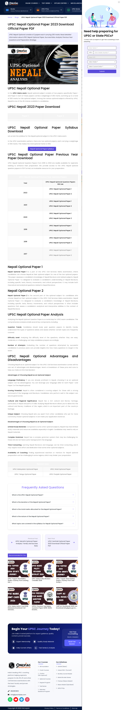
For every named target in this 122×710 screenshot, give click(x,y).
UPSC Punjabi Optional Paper (60, 474)
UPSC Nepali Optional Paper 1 (60, 250)
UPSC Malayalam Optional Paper (25, 469)
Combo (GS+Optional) (42, 674)
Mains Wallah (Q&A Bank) (66, 685)
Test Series (46, 3)
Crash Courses (44, 670)
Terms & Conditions (62, 708)
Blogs (17, 17)
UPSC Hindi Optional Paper (60, 469)
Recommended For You (17, 555)
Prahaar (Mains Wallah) (65, 681)
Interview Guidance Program (44, 690)
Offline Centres (60, 3)
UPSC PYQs (61, 688)
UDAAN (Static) (62, 666)
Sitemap (74, 708)
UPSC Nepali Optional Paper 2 (60, 255)
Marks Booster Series (64, 677)
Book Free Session (72, 643)
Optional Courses (45, 679)
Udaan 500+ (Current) (64, 670)
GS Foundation (44, 666)
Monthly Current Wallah (65, 674)
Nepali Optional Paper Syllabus (42, 149)
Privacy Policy (49, 708)
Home (10, 17)
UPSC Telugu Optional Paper (25, 474)
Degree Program (45, 682)
